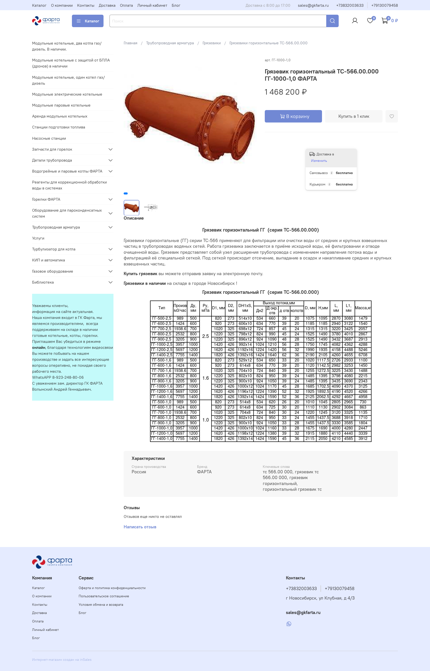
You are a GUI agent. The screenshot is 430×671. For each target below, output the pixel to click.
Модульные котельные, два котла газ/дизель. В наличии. (67, 46)
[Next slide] (249, 123)
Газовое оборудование (52, 271)
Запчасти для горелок (52, 149)
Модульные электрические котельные (67, 94)
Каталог (39, 5)
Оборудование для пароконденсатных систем (67, 213)
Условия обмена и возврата (101, 604)
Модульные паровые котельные (61, 105)
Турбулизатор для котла (53, 248)
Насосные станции (49, 138)
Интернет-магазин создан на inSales (62, 659)
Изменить (319, 160)
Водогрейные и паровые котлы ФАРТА (67, 171)
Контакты (85, 5)
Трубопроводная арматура (170, 42)
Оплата (126, 5)
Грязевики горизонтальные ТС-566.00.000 (268, 42)
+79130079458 (384, 5)
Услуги (38, 238)
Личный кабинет (152, 5)
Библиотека (43, 282)
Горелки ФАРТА (46, 199)
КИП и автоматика (48, 259)
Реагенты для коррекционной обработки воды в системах (69, 185)
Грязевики (212, 42)
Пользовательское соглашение (104, 596)
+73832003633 (350, 5)
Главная (130, 42)
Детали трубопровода (52, 160)
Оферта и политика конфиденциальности (112, 588)
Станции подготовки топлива (58, 126)
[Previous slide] (132, 123)
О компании (62, 5)
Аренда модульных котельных (59, 116)
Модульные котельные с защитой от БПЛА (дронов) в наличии (71, 63)
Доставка (107, 5)
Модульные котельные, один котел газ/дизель (68, 80)
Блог (176, 5)
